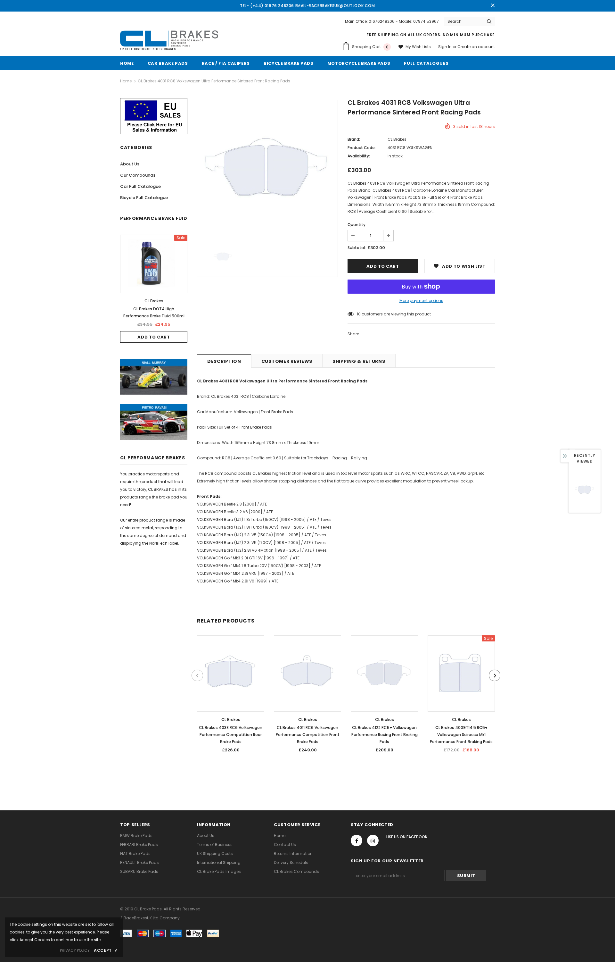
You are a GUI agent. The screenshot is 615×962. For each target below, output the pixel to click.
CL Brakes (153, 301)
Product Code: (362, 147)
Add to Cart (153, 337)
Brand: (354, 139)
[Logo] (169, 40)
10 (359, 314)
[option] (153, 289)
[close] (492, 6)
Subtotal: (357, 247)
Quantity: (357, 224)
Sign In (445, 46)
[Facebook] (356, 840)
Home (126, 81)
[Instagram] (373, 840)
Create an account (476, 46)
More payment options (421, 300)
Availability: (359, 156)
